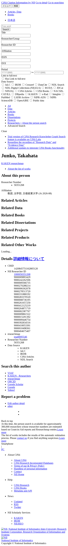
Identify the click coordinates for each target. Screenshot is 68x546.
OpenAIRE (22, 100)
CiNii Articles (25, 91)
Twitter (17, 507)
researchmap (17, 163)
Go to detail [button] (41, 2)
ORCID (12, 381)
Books (11, 14)
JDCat (59, 88)
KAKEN (33, 94)
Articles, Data (14, 11)
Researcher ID (8, 44)
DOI (3, 63)
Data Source (7, 81)
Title (3, 32)
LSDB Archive (22, 97)
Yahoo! (11, 390)
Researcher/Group (10, 38)
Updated (18, 501)
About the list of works (19, 168)
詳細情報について (28, 259)
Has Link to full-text (14, 78)
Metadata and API (23, 490)
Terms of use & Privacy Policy (29, 466)
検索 (16, 6)
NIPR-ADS (39, 97)
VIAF (11, 373)
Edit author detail (16, 403)
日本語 (11, 20)
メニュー (7, 6)
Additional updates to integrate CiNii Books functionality (36, 148)
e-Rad (45, 94)
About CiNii (20, 460)
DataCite (43, 84)
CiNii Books (43, 91)
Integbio (56, 94)
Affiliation (6, 51)
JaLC (7, 84)
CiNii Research (21, 485)
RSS (16, 504)
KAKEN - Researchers (19, 375)
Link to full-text (9, 75)
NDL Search (57, 84)
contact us (22, 438)
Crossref (29, 84)
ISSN (4, 57)
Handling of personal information (30, 468)
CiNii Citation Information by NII (18, 2)
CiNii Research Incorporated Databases (33, 463)
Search (6, 29)
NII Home (19, 474)
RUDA (48, 88)
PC (2, 449)
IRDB (18, 84)
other (10, 406)
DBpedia (19, 94)
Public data (38, 100)
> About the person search (33, 123)
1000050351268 (22, 274)
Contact (18, 471)
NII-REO (18, 523)
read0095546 (20, 336)
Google (11, 387)
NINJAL (9, 91)
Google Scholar (15, 384)
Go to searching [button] (56, 2)
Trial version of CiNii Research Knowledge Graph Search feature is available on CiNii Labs (36, 138)
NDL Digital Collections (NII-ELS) (22, 88)
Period (4, 69)
